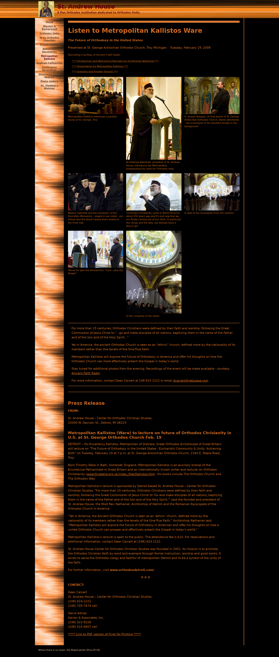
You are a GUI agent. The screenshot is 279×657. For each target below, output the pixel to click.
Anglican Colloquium (49, 63)
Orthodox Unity (49, 33)
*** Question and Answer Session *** (95, 71)
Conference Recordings (49, 68)
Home (49, 22)
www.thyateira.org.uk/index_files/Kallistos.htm (120, 474)
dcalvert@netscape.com (190, 380)
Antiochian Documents (49, 50)
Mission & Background (49, 27)
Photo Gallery (49, 81)
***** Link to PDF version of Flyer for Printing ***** (104, 634)
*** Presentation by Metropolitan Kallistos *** (100, 66)
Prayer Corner (49, 44)
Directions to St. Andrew (49, 76)
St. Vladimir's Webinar (49, 87)
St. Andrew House (86, 6)
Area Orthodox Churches (49, 39)
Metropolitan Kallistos (49, 57)
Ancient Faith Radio (85, 373)
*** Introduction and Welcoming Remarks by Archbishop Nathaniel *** (115, 61)
